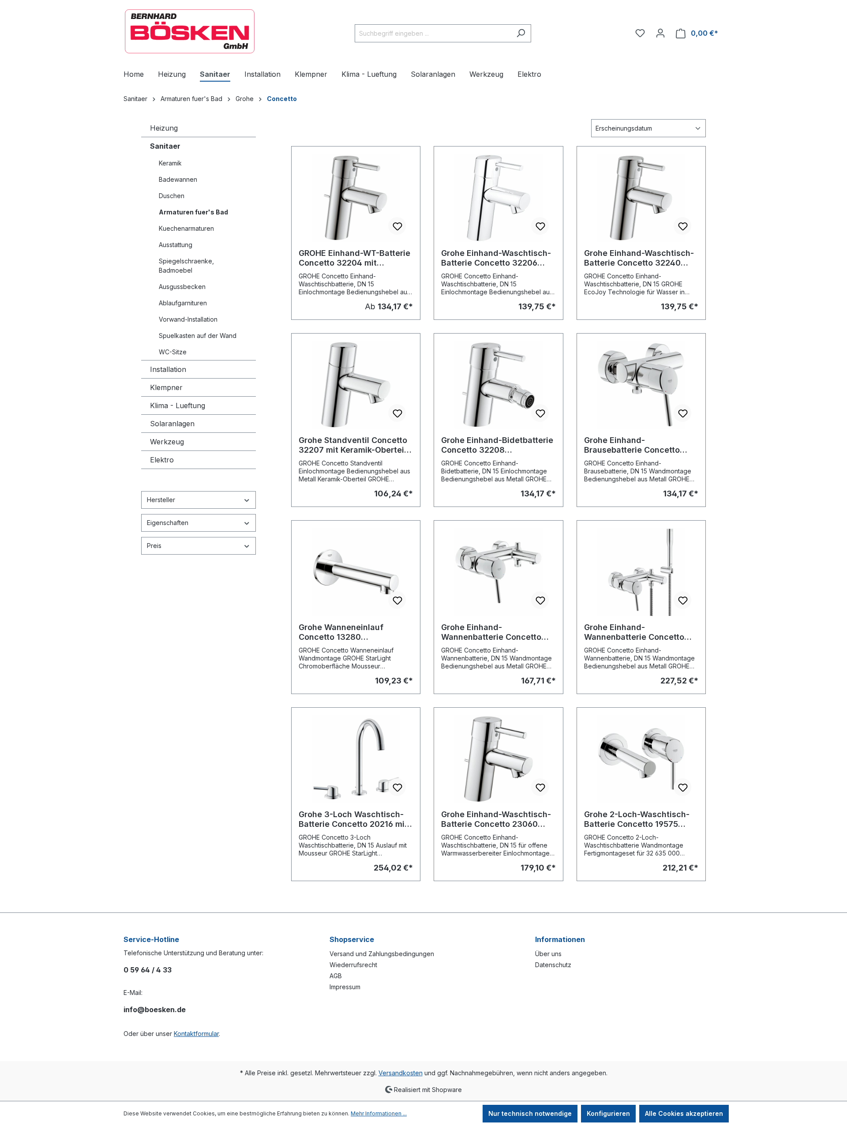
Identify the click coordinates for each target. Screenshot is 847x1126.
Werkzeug (167, 441)
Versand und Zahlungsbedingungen (382, 953)
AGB (336, 976)
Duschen (171, 195)
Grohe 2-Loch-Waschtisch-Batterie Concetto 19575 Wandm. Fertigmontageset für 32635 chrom (637, 819)
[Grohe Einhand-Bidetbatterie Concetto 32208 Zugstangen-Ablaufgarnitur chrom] (498, 385)
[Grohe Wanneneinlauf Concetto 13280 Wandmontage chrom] (356, 572)
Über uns (548, 953)
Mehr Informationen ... (379, 1113)
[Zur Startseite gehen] (190, 31)
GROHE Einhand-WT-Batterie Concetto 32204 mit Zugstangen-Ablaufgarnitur (354, 258)
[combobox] (433, 33)
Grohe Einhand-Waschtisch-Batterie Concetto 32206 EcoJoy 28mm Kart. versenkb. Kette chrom (496, 258)
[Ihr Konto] (660, 33)
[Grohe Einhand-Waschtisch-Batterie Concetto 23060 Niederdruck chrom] (498, 759)
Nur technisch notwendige (530, 1113)
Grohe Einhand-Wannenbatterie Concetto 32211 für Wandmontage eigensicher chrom (491, 632)
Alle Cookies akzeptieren (684, 1113)
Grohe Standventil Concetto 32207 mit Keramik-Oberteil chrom (353, 445)
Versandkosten (401, 1073)
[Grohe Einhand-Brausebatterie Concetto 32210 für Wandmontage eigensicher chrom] (641, 385)
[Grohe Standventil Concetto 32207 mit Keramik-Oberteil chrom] (356, 385)
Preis (154, 545)
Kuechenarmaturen (186, 228)
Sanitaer (165, 146)
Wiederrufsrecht (353, 964)
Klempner (166, 387)
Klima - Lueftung (177, 405)
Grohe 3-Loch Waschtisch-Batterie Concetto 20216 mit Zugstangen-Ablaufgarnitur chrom (353, 819)
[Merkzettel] (640, 33)
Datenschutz (553, 964)
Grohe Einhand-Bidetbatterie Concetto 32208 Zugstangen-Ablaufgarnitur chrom (497, 445)
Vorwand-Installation (188, 319)
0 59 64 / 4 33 (148, 969)
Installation (168, 369)
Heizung (164, 128)
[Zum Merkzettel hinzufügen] (397, 226)
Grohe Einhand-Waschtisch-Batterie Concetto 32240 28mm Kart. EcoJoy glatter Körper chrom (639, 258)
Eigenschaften (167, 522)
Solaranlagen (172, 423)
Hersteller (161, 499)
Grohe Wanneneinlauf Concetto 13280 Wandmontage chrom (341, 632)
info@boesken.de (155, 1009)
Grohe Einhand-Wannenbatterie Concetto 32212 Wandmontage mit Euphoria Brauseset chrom (635, 632)
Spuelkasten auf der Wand (197, 335)
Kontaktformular (196, 1033)
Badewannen (178, 179)
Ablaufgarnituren (183, 303)
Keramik (170, 163)
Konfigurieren (608, 1113)
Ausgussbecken (182, 286)
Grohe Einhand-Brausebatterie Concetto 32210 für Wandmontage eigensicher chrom (632, 445)
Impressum (345, 987)
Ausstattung (175, 244)
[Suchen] (520, 33)
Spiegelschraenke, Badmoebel (186, 265)
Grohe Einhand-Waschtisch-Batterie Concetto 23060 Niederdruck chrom (496, 819)
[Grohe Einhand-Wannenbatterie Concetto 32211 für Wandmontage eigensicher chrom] (498, 572)
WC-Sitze (173, 352)
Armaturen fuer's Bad (193, 212)
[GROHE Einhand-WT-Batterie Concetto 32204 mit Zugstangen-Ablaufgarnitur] (356, 198)
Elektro (162, 459)
